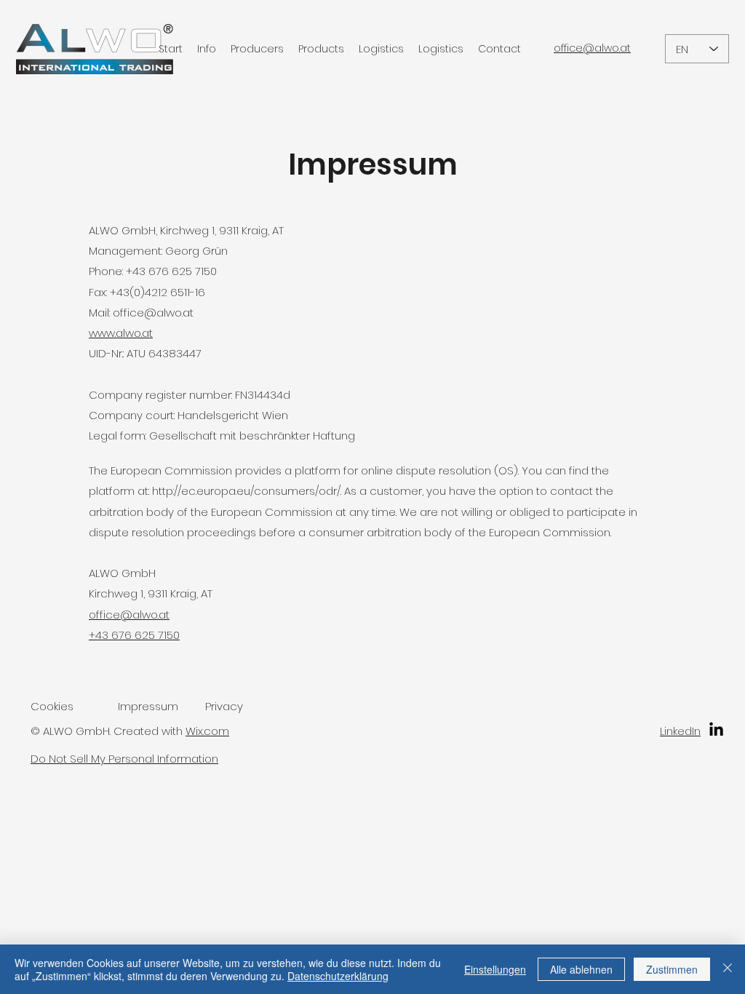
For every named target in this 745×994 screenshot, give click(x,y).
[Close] (727, 969)
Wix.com (207, 731)
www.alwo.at (121, 333)
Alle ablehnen (581, 969)
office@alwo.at (153, 312)
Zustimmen (672, 969)
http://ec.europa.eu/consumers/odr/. (246, 490)
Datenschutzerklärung (338, 976)
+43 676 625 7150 (134, 635)
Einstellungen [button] (495, 969)
